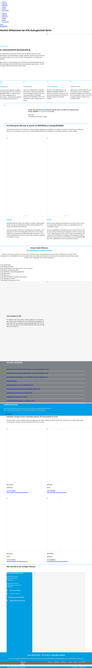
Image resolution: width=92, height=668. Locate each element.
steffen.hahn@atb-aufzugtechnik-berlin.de (57, 492)
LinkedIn (22, 663)
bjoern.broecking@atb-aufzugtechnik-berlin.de (17, 492)
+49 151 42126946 (11, 490)
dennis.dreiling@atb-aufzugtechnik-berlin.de (57, 561)
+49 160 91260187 (11, 559)
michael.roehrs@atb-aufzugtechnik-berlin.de (17, 561)
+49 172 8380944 (51, 559)
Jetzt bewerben (8, 414)
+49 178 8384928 (51, 490)
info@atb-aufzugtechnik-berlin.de (16, 597)
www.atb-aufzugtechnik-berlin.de (17, 600)
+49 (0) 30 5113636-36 (15, 590)
